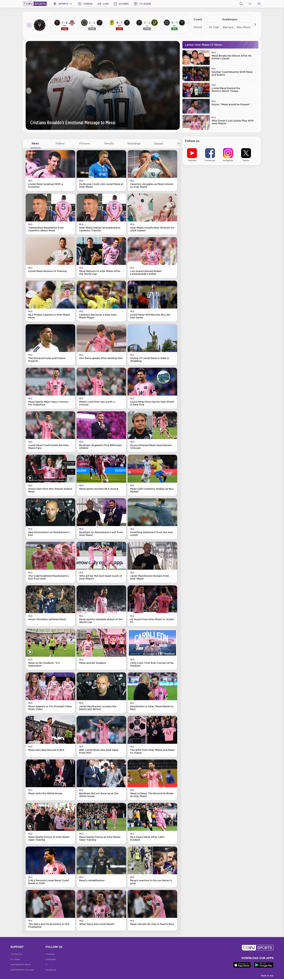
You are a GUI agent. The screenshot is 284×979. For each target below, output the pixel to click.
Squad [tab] (158, 143)
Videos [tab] (60, 143)
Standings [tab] (134, 143)
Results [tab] (109, 143)
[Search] (241, 4)
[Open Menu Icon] (259, 4)
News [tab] (35, 143)
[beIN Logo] (35, 3)
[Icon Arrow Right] (255, 24)
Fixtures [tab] (84, 143)
